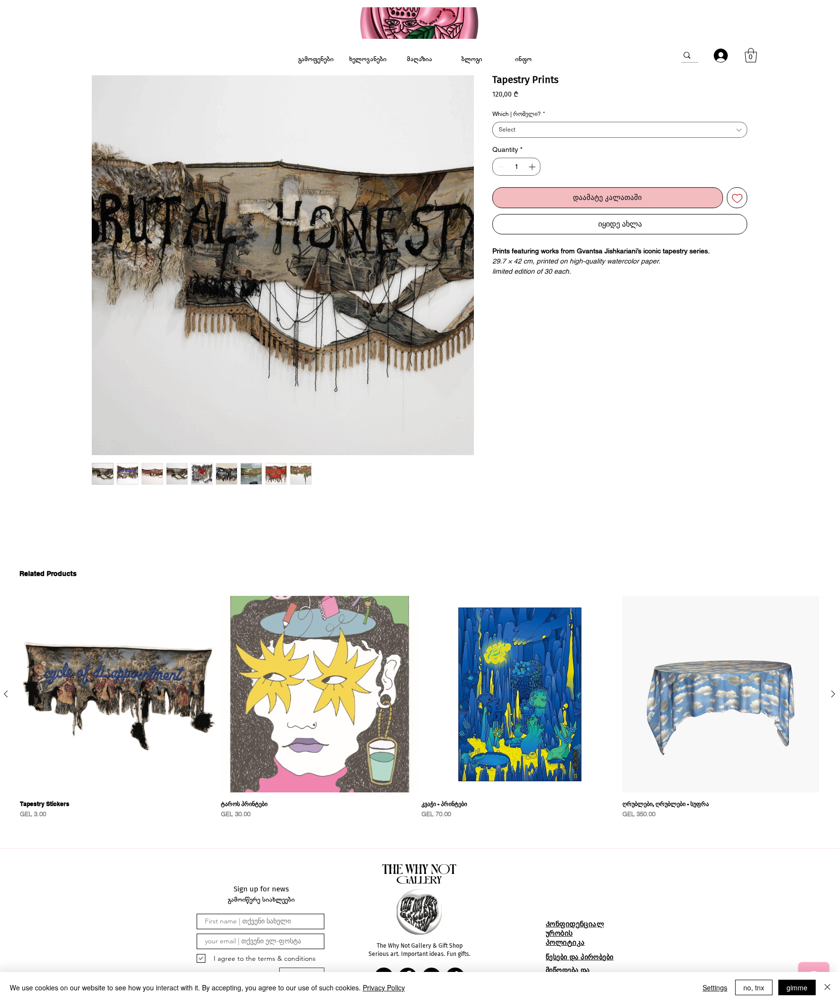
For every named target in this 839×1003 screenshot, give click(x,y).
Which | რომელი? (518, 114)
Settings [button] (715, 987)
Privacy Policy (384, 987)
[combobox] (619, 130)
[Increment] (533, 166)
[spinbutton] (516, 166)
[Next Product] (833, 694)
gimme (797, 987)
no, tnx (753, 987)
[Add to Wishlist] (737, 197)
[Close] (827, 987)
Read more (509, 282)
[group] (419, 708)
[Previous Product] (6, 694)
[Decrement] (500, 166)
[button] (751, 55)
